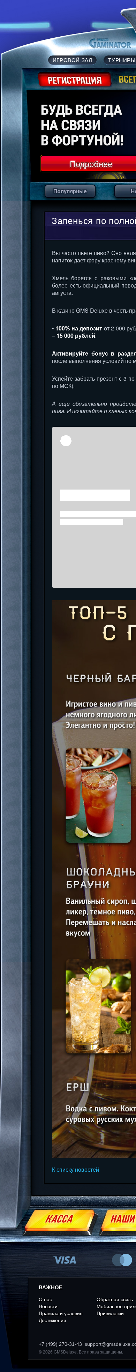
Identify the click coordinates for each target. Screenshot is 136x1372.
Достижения (52, 1320)
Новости (48, 1306)
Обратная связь (115, 1299)
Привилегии (110, 1313)
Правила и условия (61, 1313)
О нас (45, 1299)
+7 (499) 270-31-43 (60, 1344)
